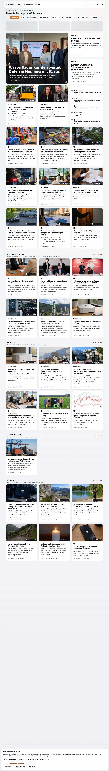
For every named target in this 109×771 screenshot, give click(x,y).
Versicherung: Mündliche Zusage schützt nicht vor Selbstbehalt (85, 191)
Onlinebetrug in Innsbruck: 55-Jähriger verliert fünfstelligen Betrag (52, 233)
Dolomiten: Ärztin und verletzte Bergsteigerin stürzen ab (52, 505)
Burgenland (94, 17)
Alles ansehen (97, 254)
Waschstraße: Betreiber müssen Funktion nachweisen (20, 191)
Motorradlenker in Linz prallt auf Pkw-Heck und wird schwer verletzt (21, 232)
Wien (22, 17)
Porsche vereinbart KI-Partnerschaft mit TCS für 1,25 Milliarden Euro (21, 322)
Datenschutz (13, 763)
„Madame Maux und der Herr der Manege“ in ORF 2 (52, 108)
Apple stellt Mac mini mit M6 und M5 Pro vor (87, 322)
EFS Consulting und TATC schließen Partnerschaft (54, 282)
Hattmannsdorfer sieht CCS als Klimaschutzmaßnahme (52, 322)
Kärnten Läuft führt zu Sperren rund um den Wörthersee (82, 67)
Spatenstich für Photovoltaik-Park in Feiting (54, 415)
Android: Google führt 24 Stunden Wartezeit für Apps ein (86, 547)
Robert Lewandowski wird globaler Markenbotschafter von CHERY (86, 282)
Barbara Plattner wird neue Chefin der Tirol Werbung (21, 282)
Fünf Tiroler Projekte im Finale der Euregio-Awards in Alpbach (54, 191)
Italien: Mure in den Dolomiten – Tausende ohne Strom (20, 545)
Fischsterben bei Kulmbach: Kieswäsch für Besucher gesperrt (85, 505)
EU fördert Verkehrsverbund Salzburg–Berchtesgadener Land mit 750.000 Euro (87, 371)
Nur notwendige (21, 766)
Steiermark (54, 17)
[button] (22, 26)
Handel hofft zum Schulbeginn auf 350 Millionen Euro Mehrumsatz (21, 151)
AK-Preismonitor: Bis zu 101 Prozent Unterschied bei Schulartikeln (54, 151)
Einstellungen (32, 766)
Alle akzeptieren (8, 766)
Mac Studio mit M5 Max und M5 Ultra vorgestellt (21, 370)
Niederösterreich (32, 17)
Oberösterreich (44, 17)
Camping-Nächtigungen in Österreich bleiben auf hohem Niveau (52, 371)
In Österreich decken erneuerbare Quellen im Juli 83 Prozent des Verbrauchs (86, 415)
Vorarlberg (85, 17)
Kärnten (68, 17)
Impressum (21, 763)
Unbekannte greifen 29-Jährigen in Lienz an (86, 232)
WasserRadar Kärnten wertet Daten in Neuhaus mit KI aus (35, 69)
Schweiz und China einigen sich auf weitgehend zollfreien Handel (21, 460)
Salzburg (76, 17)
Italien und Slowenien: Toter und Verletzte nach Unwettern (53, 545)
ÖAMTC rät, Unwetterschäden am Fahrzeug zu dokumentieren (86, 151)
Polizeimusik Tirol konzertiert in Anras (85, 39)
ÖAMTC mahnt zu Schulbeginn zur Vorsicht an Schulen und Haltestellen (20, 109)
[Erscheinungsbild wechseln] (102, 4)
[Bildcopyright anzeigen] (66, 82)
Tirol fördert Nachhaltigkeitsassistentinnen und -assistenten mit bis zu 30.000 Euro (21, 415)
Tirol (62, 17)
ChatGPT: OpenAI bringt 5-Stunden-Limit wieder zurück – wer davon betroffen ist (21, 506)
